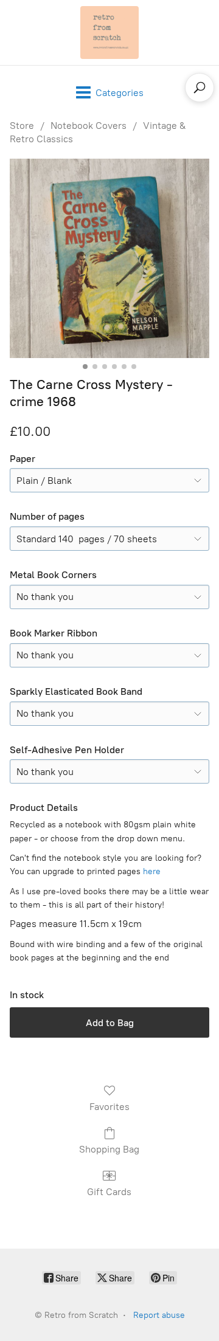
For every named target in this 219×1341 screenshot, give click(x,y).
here (152, 871)
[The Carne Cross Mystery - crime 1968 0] (109, 258)
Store (22, 125)
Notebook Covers (88, 125)
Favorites (109, 1106)
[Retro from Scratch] (109, 32)
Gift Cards (109, 1192)
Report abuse (159, 1315)
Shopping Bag (109, 1149)
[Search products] (199, 87)
